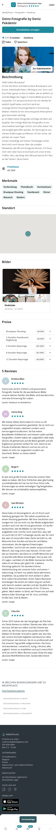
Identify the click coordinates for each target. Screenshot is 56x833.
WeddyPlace (7, 12)
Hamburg (31, 12)
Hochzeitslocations (13, 691)
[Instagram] (9, 790)
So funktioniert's (9, 756)
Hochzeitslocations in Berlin (15, 698)
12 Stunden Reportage (25, 359)
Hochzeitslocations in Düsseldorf (17, 713)
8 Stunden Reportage (25, 352)
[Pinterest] (15, 790)
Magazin (6, 759)
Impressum (7, 767)
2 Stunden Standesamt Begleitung (25, 338)
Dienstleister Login (10, 780)
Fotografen (20, 12)
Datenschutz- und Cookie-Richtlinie (17, 765)
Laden (51, 4)
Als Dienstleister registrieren (14, 777)
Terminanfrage (28, 819)
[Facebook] (3, 790)
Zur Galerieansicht (42, 68)
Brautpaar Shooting (25, 331)
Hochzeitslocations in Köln (14, 708)
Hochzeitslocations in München (17, 703)
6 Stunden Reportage (25, 346)
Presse (5, 762)
